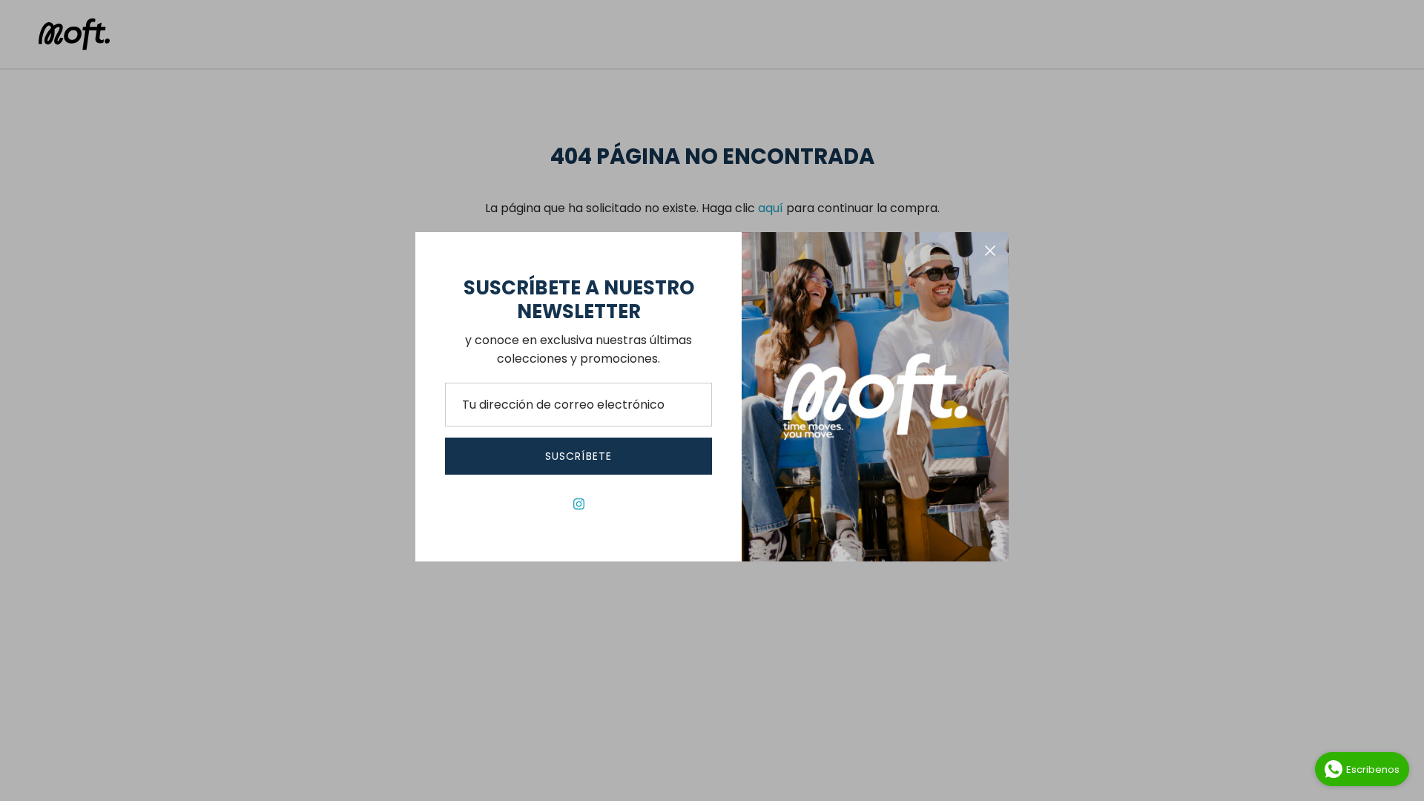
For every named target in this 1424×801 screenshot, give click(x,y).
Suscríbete (578, 456)
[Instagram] (578, 504)
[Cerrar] (990, 250)
